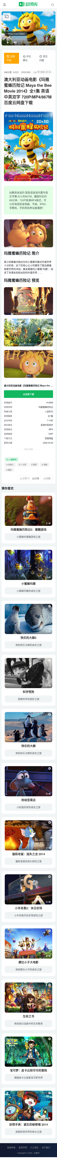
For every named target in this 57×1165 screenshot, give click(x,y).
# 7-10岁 (22, 464)
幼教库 (37, 1153)
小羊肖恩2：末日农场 (28, 908)
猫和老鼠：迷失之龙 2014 (28, 854)
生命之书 (28, 1016)
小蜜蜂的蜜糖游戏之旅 (28, 536)
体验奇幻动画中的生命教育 (28, 1023)
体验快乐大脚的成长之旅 (29, 644)
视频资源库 (26, 72)
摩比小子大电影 (28, 962)
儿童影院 (49, 411)
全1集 (48, 523)
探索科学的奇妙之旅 (28, 699)
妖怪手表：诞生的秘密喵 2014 (28, 1124)
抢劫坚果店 (28, 800)
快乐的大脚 (28, 746)
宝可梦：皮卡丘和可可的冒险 (28, 1070)
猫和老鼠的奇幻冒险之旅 (29, 861)
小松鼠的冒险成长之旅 (28, 807)
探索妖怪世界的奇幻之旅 (29, 1131)
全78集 (48, 577)
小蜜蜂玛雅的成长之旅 (28, 590)
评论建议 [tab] (27, 58)
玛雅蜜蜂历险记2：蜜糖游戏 (28, 529)
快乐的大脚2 (28, 638)
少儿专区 (34, 1147)
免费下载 (29, 394)
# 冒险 (34, 464)
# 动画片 (10, 464)
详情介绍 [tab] (10, 58)
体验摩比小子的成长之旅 (29, 969)
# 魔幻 (9, 469)
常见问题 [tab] (43, 58)
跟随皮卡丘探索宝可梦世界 (28, 1077)
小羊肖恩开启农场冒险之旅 (28, 915)
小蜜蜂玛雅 (28, 584)
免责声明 (23, 1147)
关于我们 (46, 1147)
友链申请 (11, 1147)
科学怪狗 (28, 692)
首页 (17, 72)
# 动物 (44, 464)
